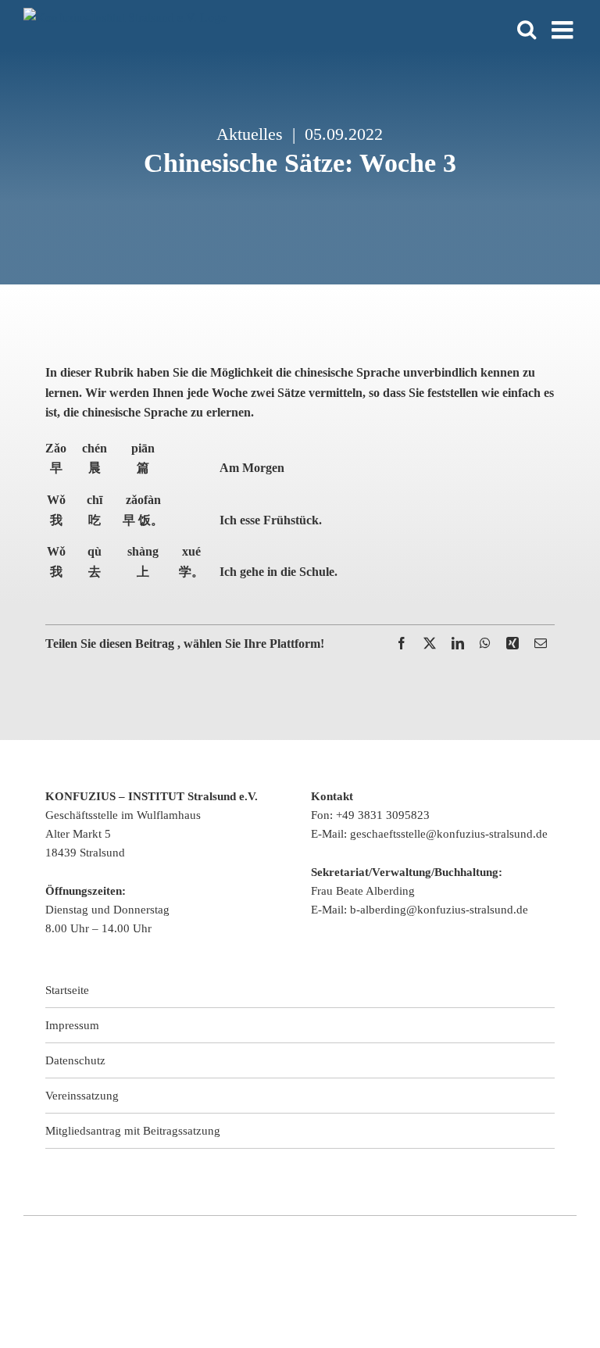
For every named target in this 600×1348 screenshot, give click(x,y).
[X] (430, 643)
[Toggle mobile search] (526, 29)
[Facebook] (402, 643)
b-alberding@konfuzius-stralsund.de (439, 909)
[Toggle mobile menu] (564, 29)
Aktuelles (249, 134)
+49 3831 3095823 (383, 815)
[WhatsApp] (485, 643)
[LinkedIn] (458, 643)
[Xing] (512, 643)
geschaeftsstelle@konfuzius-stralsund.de (449, 834)
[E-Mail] (541, 643)
